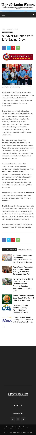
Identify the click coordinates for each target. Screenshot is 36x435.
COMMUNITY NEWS (12, 29)
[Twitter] (9, 48)
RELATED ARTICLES (9, 250)
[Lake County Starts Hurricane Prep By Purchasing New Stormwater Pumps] (7, 307)
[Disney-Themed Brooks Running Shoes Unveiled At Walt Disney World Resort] (7, 319)
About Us (14, 427)
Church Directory (23, 427)
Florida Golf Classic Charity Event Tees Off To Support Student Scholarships (23, 298)
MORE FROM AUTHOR (25, 250)
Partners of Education (10, 429)
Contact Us (29, 429)
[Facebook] (4, 48)
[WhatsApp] (18, 48)
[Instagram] (18, 419)
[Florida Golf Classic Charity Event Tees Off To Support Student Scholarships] (7, 299)
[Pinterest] (13, 48)
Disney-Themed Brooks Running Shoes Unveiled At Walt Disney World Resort (23, 319)
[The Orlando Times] (18, 6)
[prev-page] (3, 327)
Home (3, 29)
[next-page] (6, 327)
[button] (3, 14)
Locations (21, 429)
